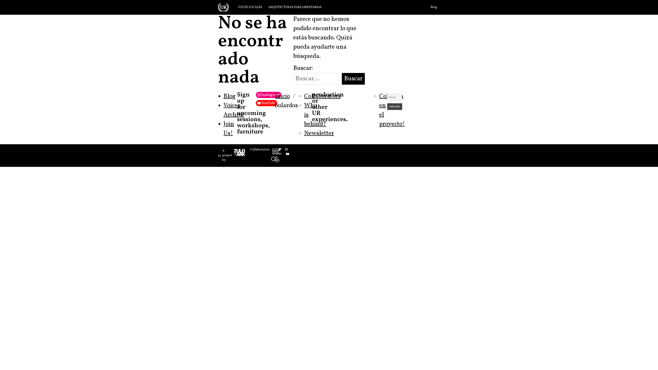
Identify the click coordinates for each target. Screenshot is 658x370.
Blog (434, 7)
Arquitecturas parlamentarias (295, 7)
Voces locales (250, 7)
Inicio (282, 96)
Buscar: (303, 68)
